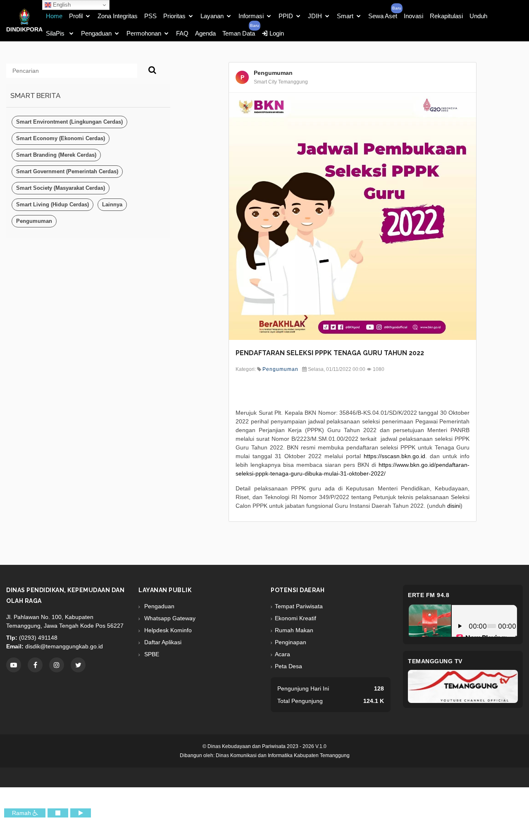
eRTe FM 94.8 (428, 595)
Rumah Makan (294, 630)
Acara (282, 654)
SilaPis (56, 33)
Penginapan (290, 642)
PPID (286, 15)
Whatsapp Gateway (169, 618)
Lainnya (112, 204)
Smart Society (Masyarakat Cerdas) (60, 188)
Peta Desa (288, 666)
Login (276, 33)
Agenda (205, 33)
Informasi (251, 15)
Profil (76, 15)
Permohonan (143, 33)
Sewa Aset (382, 15)
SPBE (151, 654)
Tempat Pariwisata (299, 606)
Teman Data (238, 33)
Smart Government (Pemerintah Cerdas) (67, 171)
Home (54, 15)
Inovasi (413, 15)
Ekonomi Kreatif (295, 618)
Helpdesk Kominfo (167, 630)
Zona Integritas (118, 15)
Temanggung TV (435, 661)
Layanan (212, 15)
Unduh (478, 15)
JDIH (315, 15)
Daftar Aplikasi (162, 642)
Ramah (22, 813)
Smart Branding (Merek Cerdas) (56, 155)
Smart (345, 15)
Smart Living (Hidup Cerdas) (52, 204)
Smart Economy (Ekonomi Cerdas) (60, 138)
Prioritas (174, 15)
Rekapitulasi (446, 15)
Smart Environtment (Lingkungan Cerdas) (69, 122)
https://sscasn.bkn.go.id (394, 456)
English (61, 5)
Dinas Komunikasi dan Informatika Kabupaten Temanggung (283, 755)
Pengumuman (34, 221)
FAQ (182, 33)
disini (453, 505)
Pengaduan (96, 33)
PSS (150, 15)
